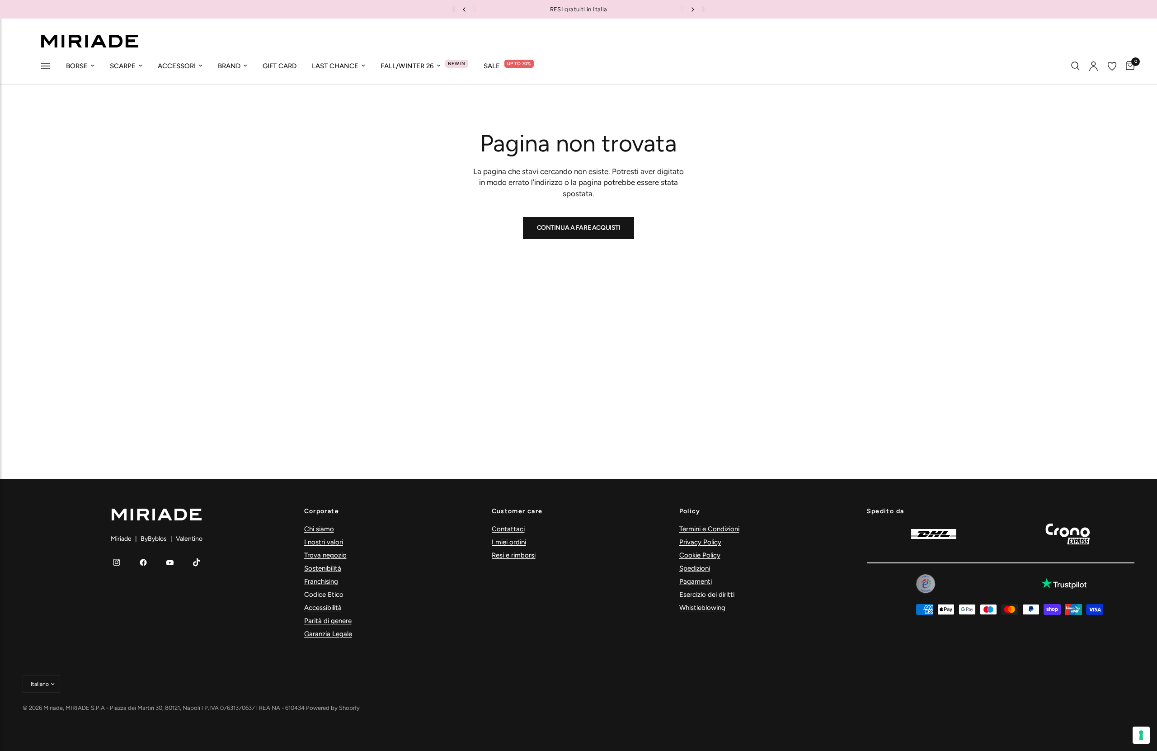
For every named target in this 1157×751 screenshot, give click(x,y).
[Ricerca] (1075, 66)
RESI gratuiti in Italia (578, 9)
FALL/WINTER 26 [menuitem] (407, 66)
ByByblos (154, 539)
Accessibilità (323, 608)
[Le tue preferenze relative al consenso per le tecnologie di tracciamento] (1141, 735)
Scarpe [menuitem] (123, 66)
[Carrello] (1127, 66)
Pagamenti (695, 581)
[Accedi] (1093, 66)
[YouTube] (170, 562)
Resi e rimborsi (514, 555)
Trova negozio (325, 555)
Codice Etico (323, 594)
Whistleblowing (702, 608)
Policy (690, 511)
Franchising (321, 581)
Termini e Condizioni (709, 529)
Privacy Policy (700, 542)
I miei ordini (509, 542)
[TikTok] (197, 562)
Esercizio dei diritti (706, 594)
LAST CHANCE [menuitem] (335, 66)
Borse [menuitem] (77, 66)
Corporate (321, 511)
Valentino (189, 539)
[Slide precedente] (464, 9)
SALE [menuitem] (492, 66)
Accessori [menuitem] (177, 66)
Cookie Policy (699, 555)
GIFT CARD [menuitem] (279, 66)
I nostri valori (323, 542)
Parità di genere (328, 621)
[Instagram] (117, 562)
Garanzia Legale (328, 634)
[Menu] (45, 67)
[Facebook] (143, 562)
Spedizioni (694, 568)
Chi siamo (319, 529)
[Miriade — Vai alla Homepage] (89, 41)
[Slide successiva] (692, 9)
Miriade (121, 539)
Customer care (517, 511)
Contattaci (508, 529)
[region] (578, 9)
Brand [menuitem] (229, 66)
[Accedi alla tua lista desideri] (1112, 66)
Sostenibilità (322, 568)
